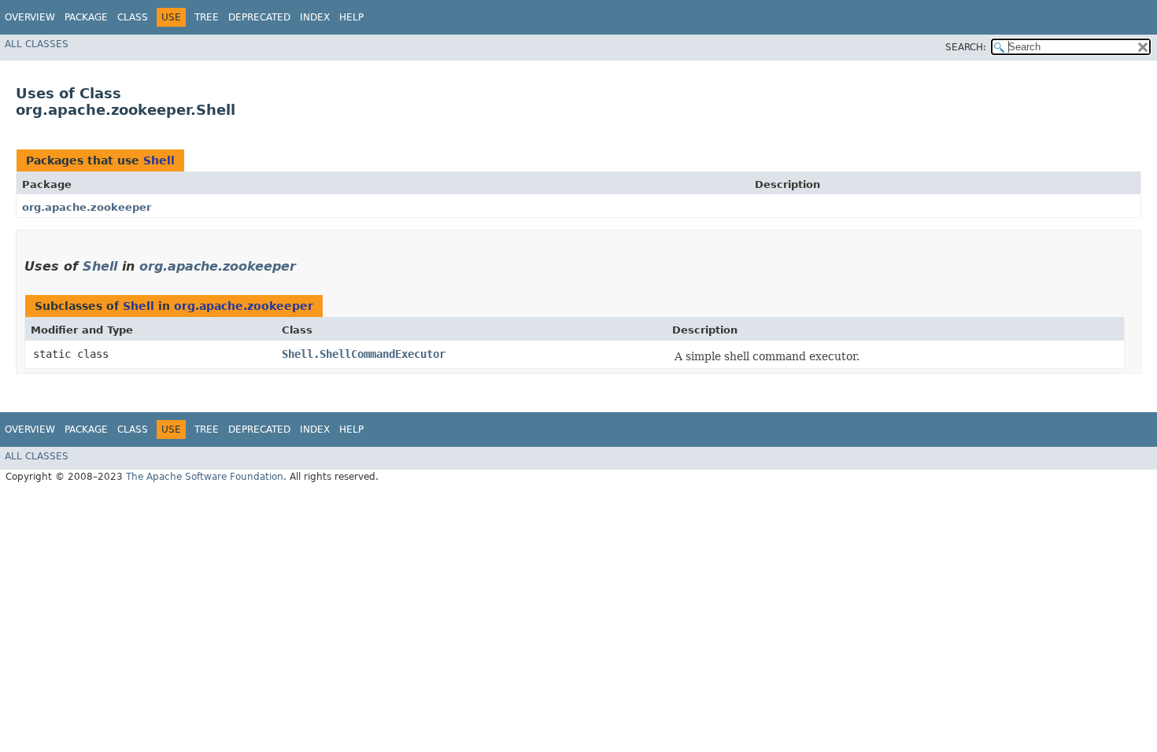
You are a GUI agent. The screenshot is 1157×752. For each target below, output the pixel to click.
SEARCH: (965, 47)
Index (315, 17)
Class (132, 17)
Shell (159, 160)
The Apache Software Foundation (204, 476)
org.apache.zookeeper (86, 207)
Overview (30, 17)
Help (351, 17)
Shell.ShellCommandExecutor (363, 354)
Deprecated (259, 17)
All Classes (36, 44)
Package (86, 17)
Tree (206, 17)
